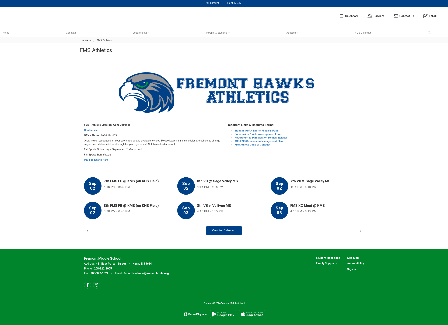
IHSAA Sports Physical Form (261, 130)
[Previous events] (87, 230)
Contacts (71, 32)
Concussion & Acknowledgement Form (258, 134)
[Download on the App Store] (252, 314)
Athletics (291, 32)
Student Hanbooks (328, 258)
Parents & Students (217, 32)
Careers (378, 16)
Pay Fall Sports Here (96, 159)
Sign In (351, 269)
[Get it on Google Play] (223, 314)
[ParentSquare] (195, 314)
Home (6, 32)
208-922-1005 (103, 268)
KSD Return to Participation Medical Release (261, 137)
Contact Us (406, 16)
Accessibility (355, 263)
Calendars (352, 16)
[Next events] (360, 230)
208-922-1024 (99, 273)
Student (239, 130)
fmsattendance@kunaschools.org (146, 273)
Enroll (432, 16)
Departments (140, 32)
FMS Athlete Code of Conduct (252, 144)
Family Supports (326, 263)
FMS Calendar (363, 32)
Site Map (353, 258)
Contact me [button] (91, 130)
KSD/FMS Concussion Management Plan (258, 141)
